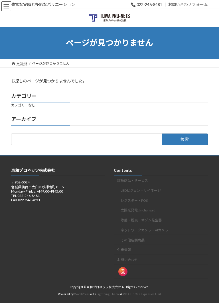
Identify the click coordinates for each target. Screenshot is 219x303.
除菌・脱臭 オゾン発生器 (141, 220)
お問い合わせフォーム (188, 4)
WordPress (82, 294)
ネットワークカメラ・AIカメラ (144, 230)
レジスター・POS (134, 200)
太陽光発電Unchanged (138, 210)
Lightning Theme (108, 294)
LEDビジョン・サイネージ (141, 190)
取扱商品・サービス (132, 180)
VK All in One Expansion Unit (142, 294)
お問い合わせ (127, 260)
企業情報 (124, 250)
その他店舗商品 (133, 240)
